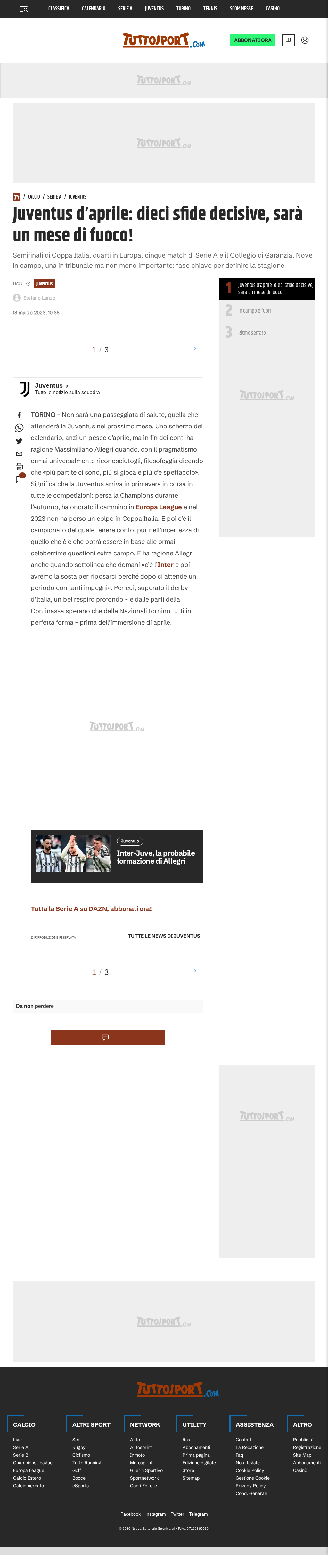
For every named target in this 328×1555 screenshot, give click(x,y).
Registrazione (307, 1447)
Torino (183, 9)
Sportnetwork (144, 1478)
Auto (135, 1439)
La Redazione (250, 1447)
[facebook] (19, 415)
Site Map (302, 1455)
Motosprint (141, 1463)
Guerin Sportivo (146, 1470)
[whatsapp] (19, 428)
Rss (186, 1439)
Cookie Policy (250, 1470)
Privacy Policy (251, 1486)
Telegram (198, 1514)
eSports (80, 1486)
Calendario (93, 9)
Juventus (154, 9)
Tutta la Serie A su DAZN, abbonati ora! (91, 909)
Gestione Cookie (253, 1478)
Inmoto (137, 1455)
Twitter (177, 1514)
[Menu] (23, 8)
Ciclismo (81, 1455)
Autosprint (141, 1447)
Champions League (33, 1463)
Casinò (273, 9)
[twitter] (19, 441)
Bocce (79, 1478)
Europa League (159, 507)
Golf (76, 1470)
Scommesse (241, 9)
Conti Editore (143, 1486)
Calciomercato (28, 1486)
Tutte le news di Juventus (164, 936)
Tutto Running (86, 1463)
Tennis (210, 9)
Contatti (244, 1439)
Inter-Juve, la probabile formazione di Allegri (156, 857)
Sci (75, 1439)
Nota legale (248, 1463)
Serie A (125, 9)
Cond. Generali (251, 1493)
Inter (166, 565)
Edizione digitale (199, 1463)
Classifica (58, 9)
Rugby (79, 1447)
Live (17, 1439)
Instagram (155, 1514)
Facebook (130, 1514)
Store (188, 1470)
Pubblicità (303, 1439)
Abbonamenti (196, 1447)
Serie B (20, 1455)
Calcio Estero (27, 1478)
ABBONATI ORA (253, 40)
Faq (239, 1455)
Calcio (34, 197)
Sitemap (191, 1478)
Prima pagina (196, 1455)
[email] (19, 453)
